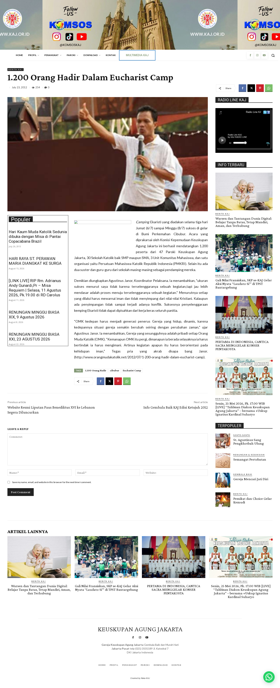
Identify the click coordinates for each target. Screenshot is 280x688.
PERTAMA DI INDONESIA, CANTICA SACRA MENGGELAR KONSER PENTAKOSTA (242, 345)
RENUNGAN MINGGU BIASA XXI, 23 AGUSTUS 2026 (34, 336)
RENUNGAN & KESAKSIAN (249, 455)
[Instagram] (257, 55)
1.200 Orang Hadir (95, 370)
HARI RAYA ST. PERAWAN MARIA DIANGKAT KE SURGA (35, 261)
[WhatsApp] (269, 88)
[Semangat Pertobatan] (222, 460)
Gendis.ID (222, 508)
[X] (251, 88)
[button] (273, 55)
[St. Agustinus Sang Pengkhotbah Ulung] (222, 441)
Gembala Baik (242, 474)
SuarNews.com (134, 656)
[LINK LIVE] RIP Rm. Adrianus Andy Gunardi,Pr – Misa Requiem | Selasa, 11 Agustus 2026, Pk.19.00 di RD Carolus (35, 287)
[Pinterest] (260, 88)
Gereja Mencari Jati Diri (250, 479)
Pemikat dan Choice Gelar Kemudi (252, 500)
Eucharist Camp (132, 370)
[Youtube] (264, 55)
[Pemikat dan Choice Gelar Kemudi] (222, 499)
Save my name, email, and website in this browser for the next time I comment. (51, 482)
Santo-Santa (241, 435)
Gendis (151, 656)
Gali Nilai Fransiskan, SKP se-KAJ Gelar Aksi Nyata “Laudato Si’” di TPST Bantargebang (243, 283)
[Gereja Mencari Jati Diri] (222, 480)
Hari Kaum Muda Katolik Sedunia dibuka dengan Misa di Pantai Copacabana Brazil (38, 237)
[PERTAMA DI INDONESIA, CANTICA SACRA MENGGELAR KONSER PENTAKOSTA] (244, 315)
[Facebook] (250, 55)
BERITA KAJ (15, 69)
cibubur (114, 370)
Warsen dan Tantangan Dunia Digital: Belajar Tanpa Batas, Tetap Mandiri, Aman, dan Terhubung (243, 222)
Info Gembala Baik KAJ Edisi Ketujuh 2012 (175, 407)
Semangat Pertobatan (249, 459)
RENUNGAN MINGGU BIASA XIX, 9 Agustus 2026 (34, 314)
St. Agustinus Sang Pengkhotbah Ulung (248, 441)
